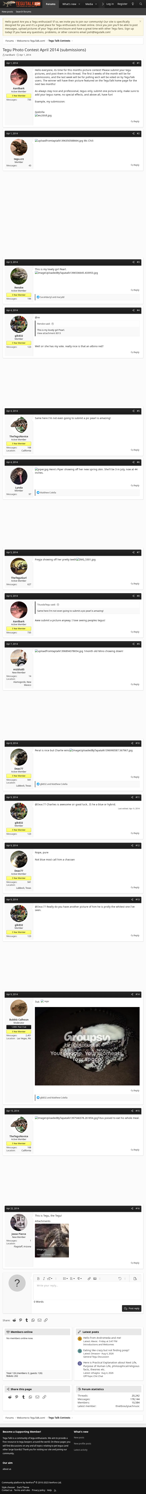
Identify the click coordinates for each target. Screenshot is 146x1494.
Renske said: (43, 323)
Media (89, 4)
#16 (138, 1208)
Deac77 (41, 804)
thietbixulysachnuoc (128, 1406)
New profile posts (82, 1443)
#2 (138, 133)
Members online (22, 1332)
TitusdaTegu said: (46, 604)
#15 (138, 1110)
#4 (138, 310)
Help (49, 1490)
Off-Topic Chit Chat (93, 1376)
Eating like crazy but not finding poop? (106, 1350)
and (52, 297)
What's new (69, 4)
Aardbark (10, 54)
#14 (138, 994)
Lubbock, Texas (23, 785)
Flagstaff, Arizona (22, 1246)
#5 (138, 410)
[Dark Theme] (132, 4)
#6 (138, 462)
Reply (136, 121)
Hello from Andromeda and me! (102, 1337)
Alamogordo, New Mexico (22, 683)
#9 (138, 643)
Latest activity (80, 1449)
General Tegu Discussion (96, 1356)
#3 (138, 262)
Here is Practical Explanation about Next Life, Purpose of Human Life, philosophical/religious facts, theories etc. (111, 1366)
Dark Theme (23, 1487)
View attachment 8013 (49, 333)
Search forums (23, 11)
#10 (138, 743)
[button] (79, 4)
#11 (138, 797)
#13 (138, 899)
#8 (138, 595)
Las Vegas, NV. (24, 1038)
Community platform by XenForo (31, 1482)
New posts (7, 11)
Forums (50, 4)
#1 (138, 63)
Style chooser (8, 1487)
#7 (138, 552)
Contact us (7, 1490)
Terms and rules (22, 1490)
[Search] (140, 4)
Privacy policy (38, 1490)
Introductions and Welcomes (98, 1344)
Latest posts (91, 1332)
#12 (138, 845)
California (26, 450)
